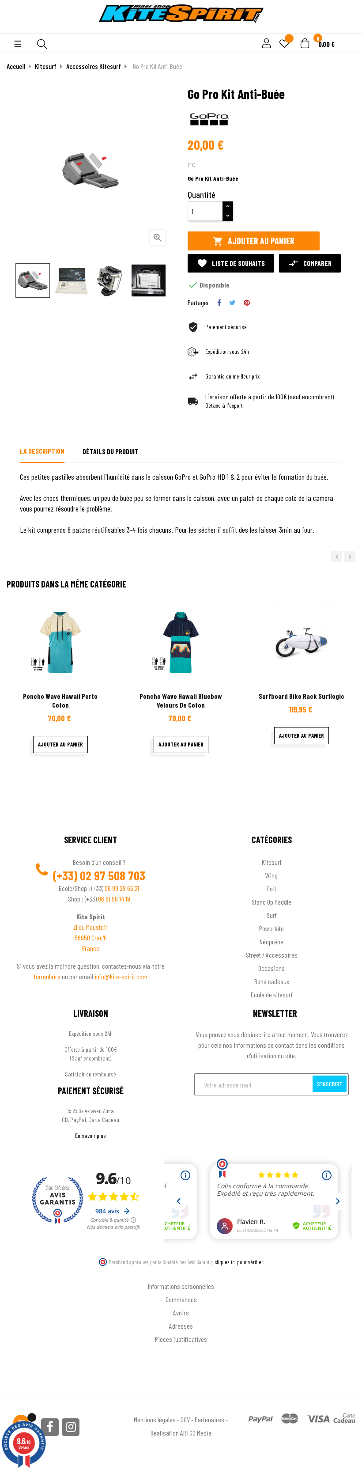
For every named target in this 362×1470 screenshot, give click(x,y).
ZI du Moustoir (90, 927)
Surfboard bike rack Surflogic (301, 696)
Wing (271, 875)
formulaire (48, 976)
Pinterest (247, 302)
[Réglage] (265, 44)
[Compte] (345, 28)
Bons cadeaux (271, 981)
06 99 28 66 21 (122, 888)
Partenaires (209, 1419)
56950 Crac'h (91, 937)
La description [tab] (42, 451)
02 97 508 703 (112, 875)
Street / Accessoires (272, 955)
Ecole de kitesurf (272, 994)
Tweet (232, 302)
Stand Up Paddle (271, 902)
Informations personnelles (181, 1286)
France (90, 948)
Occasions (271, 968)
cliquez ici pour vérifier (239, 1261)
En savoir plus (90, 1135)
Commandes (181, 1299)
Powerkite (271, 928)
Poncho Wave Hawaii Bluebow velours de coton (181, 700)
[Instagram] (70, 1427)
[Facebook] (50, 1427)
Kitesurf (272, 862)
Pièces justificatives (181, 1339)
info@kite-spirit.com (120, 976)
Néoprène (271, 941)
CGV (185, 1419)
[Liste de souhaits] (284, 44)
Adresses (181, 1326)
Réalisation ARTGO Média (181, 1432)
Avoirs (181, 1312)
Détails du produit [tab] (111, 451)
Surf (272, 915)
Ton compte (181, 1272)
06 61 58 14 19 (114, 898)
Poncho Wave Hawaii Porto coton (60, 700)
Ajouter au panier (253, 240)
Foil (271, 888)
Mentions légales (155, 1419)
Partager (219, 302)
